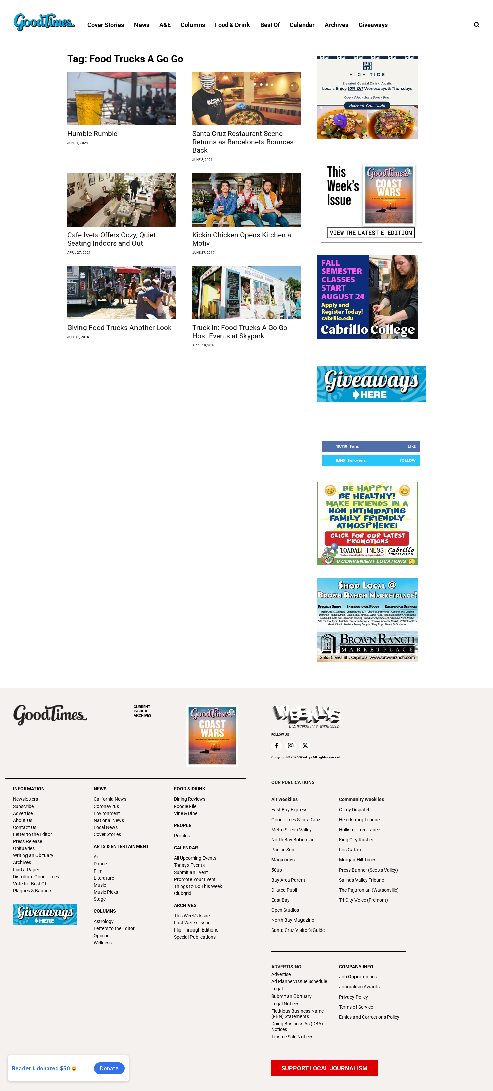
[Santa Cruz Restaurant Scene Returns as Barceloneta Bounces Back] (246, 98)
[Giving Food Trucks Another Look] (121, 292)
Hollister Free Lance (359, 829)
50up (276, 870)
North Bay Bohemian (293, 839)
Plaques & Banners (32, 890)
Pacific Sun (282, 849)
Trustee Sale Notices (292, 1036)
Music (100, 885)
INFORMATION (29, 788)
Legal (277, 988)
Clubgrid (182, 893)
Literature (104, 878)
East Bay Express (289, 809)
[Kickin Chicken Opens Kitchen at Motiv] (246, 200)
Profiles (182, 835)
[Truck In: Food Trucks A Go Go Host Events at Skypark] (246, 292)
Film (98, 871)
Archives (22, 862)
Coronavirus (106, 806)
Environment (107, 813)
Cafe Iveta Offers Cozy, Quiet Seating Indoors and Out (111, 239)
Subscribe (23, 806)
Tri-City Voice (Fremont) (363, 900)
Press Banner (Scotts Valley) (368, 870)
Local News (106, 827)
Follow (408, 460)
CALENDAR (186, 847)
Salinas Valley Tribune (361, 880)
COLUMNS (105, 911)
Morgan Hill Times (357, 859)
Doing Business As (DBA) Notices (297, 1026)
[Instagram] (290, 746)
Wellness (103, 942)
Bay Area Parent (288, 880)
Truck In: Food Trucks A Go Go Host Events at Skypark (239, 332)
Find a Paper (26, 869)
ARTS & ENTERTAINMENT (121, 846)
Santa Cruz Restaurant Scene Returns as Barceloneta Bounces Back (243, 142)
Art (97, 856)
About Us (22, 820)
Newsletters (25, 799)
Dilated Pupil (284, 890)
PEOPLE (182, 825)
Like (412, 446)
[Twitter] (304, 746)
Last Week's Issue (192, 922)
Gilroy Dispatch (355, 809)
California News (110, 799)
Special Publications (195, 937)
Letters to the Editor (114, 928)
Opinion (102, 935)
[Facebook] (276, 746)
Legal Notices (285, 1003)
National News (109, 820)
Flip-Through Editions (196, 930)
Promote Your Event (195, 879)
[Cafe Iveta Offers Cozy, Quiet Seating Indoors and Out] (121, 200)
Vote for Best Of (29, 883)
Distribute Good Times (36, 876)
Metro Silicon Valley (291, 829)
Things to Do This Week (198, 886)
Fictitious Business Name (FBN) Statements (297, 1013)
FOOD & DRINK (189, 788)
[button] (476, 25)
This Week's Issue (192, 915)
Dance (100, 864)
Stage (100, 899)
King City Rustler (356, 839)
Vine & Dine (185, 813)
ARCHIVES (142, 711)
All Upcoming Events (195, 858)
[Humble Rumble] (121, 98)
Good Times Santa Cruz (295, 819)
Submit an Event (191, 872)
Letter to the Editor (32, 834)
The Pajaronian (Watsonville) (369, 890)
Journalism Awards (359, 986)
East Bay (280, 900)
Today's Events (189, 865)
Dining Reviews (189, 799)
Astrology (104, 921)
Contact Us (24, 827)
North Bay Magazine (292, 920)
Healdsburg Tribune (359, 819)
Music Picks (106, 892)
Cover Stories (107, 834)
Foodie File (185, 806)
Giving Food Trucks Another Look (119, 328)
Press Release (27, 841)
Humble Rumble (92, 134)
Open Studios (285, 910)
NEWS (100, 788)
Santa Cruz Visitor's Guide (298, 930)
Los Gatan (350, 849)
